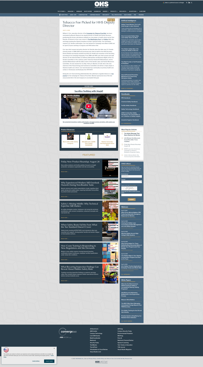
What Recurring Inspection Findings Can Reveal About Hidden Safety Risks (80, 268)
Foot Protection (113, 224)
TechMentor (93, 345)
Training (141, 14)
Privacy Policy (133, 185)
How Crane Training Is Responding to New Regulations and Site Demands (78, 247)
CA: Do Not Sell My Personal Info (123, 358)
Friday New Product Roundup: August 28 (80, 161)
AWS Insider (93, 331)
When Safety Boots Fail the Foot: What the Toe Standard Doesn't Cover (79, 226)
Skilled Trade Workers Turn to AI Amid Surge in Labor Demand (130, 25)
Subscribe (142, 11)
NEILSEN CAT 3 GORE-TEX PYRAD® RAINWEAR (89, 143)
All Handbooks (126, 123)
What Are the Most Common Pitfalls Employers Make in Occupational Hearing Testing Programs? (130, 286)
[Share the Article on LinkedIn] (111, 20)
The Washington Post (94, 39)
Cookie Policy (100, 358)
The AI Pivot (93, 347)
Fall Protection (117, 14)
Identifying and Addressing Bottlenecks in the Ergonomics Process (130, 294)
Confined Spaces (95, 14)
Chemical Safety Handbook (129, 102)
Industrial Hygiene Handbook (130, 120)
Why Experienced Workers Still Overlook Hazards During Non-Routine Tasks (80, 184)
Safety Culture (112, 166)
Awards (105, 11)
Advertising (132, 11)
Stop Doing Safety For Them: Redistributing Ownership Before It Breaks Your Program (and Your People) (131, 246)
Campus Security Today (125, 331)
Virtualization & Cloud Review (99, 349)
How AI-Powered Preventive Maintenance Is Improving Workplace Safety (129, 76)
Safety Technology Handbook (130, 109)
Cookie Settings (36, 361)
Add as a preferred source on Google (174, 2)
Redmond (93, 340)
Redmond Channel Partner (125, 340)
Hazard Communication (112, 183)
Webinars (79, 11)
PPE (135, 14)
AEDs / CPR (73, 14)
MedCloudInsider (95, 338)
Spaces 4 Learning (123, 343)
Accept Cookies (49, 361)
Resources (122, 11)
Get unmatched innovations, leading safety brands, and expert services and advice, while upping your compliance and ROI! (89, 122)
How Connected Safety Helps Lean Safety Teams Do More (130, 36)
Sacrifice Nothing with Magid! (89, 90)
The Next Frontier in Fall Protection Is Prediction (131, 62)
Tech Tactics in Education (125, 345)
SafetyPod (64, 14)
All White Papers (126, 321)
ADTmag (120, 329)
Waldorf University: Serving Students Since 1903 (107, 143)
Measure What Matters (128, 300)
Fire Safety (105, 14)
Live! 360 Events (95, 336)
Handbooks (97, 11)
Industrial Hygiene (111, 164)
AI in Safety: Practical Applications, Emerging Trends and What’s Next (131, 267)
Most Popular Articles (129, 130)
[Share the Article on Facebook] (108, 20)
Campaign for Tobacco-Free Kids (96, 33)
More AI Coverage (127, 88)
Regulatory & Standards (112, 229)
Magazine (70, 11)
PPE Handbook (125, 98)
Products (113, 11)
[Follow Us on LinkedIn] (189, 2)
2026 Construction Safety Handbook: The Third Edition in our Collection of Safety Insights (130, 114)
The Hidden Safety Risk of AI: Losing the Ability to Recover (130, 49)
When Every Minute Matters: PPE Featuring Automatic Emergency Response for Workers (131, 214)
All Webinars (125, 274)
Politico (106, 39)
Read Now (64, 171)
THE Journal (121, 347)
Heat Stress (127, 14)
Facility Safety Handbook (128, 105)
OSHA (110, 250)
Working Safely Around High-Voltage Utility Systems (130, 234)
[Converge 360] (68, 332)
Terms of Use (110, 358)
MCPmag (120, 336)
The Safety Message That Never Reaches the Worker (132, 134)
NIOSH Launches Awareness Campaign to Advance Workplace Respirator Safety (132, 150)
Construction (83, 14)
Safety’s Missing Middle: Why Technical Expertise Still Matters (79, 205)
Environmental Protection (125, 333)
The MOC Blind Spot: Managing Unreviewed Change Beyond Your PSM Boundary (131, 305)
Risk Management (113, 207)
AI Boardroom (94, 329)
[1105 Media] (65, 338)
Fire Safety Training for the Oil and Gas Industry (131, 311)
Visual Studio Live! (95, 352)
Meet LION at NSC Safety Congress (70, 142)
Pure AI (120, 338)
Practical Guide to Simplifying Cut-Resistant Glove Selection (131, 316)
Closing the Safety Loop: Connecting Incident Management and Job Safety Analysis (131, 224)
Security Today (94, 343)
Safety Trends (112, 187)
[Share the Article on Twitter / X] (113, 20)
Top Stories (61, 11)
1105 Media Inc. (79, 358)
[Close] (54, 348)
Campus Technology (96, 333)
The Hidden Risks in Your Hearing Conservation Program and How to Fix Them (131, 257)
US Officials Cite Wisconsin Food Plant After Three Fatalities (132, 139)
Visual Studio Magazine (125, 349)
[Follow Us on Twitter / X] (191, 2)
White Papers (88, 11)
